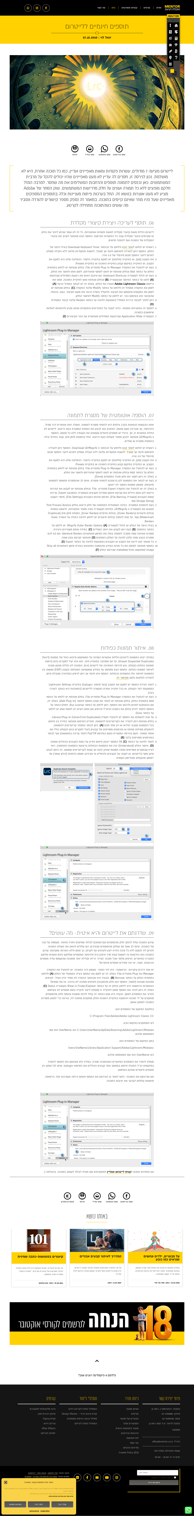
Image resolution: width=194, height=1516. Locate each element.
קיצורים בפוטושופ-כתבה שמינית (40, 1257)
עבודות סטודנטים (129, 7)
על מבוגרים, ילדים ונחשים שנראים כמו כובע (161, 1258)
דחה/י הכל (39, 1504)
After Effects (49, 1428)
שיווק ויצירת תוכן (47, 1413)
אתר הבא (127, 247)
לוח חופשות (132, 1438)
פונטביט (28, 1476)
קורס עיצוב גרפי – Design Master (79, 1413)
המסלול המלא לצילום (86, 1423)
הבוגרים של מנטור (129, 1418)
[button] (5, 1482)
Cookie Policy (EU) (129, 1452)
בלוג (113, 7)
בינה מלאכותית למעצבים (43, 1408)
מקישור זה (123, 677)
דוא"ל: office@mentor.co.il (166, 1441)
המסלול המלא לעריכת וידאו (82, 1408)
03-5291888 (167, 1413)
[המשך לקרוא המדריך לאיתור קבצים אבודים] (97, 1240)
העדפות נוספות (15, 1504)
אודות (158, 7)
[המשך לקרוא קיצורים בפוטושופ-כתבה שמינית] (39, 1240)
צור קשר (101, 7)
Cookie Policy (45, 1511)
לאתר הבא (128, 448)
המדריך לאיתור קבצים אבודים (100, 1256)
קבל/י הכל (62, 1504)
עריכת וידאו (50, 1423)
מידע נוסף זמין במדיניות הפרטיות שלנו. (60, 1496)
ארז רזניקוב (53, 1473)
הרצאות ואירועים (130, 1433)
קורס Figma (49, 1418)
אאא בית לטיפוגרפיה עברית (45, 1476)
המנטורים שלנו (131, 1423)
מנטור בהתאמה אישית (127, 1428)
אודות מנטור (132, 1408)
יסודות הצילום (48, 1433)
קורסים (147, 7)
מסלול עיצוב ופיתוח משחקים (82, 1418)
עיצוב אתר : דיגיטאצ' (37, 1473)
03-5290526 (168, 1418)
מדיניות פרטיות (34, 1511)
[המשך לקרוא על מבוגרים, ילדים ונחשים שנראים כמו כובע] (155, 1240)
